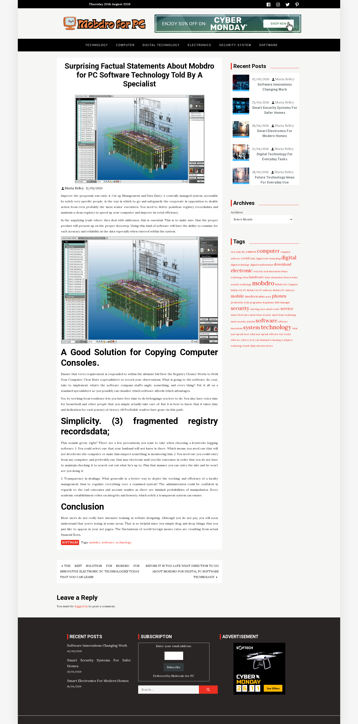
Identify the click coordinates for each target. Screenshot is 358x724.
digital (288, 257)
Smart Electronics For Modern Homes (274, 133)
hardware (256, 277)
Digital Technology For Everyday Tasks (275, 156)
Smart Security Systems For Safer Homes (274, 110)
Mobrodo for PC (182, 676)
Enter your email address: (173, 661)
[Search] (208, 689)
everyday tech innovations (267, 271)
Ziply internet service (261, 345)
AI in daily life (238, 251)
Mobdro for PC (238, 290)
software (108, 542)
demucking (275, 258)
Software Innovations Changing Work (275, 87)
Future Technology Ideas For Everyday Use (275, 179)
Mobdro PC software (284, 290)
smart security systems (243, 321)
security (240, 308)
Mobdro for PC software (259, 290)
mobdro (94, 542)
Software (268, 45)
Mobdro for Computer (286, 284)
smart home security (260, 314)
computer (268, 251)
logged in (81, 606)
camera (251, 252)
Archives (237, 212)
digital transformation (261, 264)
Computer (125, 45)
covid (245, 258)
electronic (242, 270)
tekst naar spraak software (264, 334)
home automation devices (278, 277)
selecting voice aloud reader (265, 309)
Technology (96, 45)
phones (279, 296)
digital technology (240, 264)
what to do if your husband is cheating (261, 340)
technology (123, 542)
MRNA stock (265, 296)
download (282, 264)
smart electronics (240, 314)
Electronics (199, 45)
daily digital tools (259, 258)
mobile (237, 296)
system (251, 327)
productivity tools (240, 302)
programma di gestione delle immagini (270, 302)
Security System (235, 45)
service (287, 308)
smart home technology (284, 314)
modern (251, 296)
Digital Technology (161, 45)
